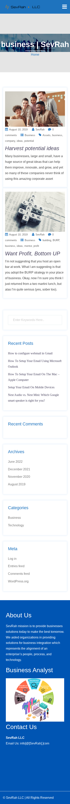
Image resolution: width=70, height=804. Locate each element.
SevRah (40, 129)
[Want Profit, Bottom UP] (35, 211)
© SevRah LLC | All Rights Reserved (28, 797)
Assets (47, 135)
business (57, 135)
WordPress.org (18, 581)
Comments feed (19, 573)
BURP (56, 240)
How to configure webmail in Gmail (30, 353)
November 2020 (19, 476)
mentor (28, 245)
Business (30, 135)
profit (36, 245)
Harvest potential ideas (32, 148)
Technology (16, 525)
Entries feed (16, 566)
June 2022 (15, 461)
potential (29, 140)
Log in (12, 558)
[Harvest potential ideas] (35, 108)
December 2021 (19, 469)
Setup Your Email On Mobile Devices (31, 387)
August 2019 (16, 484)
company (10, 140)
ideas (20, 140)
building (47, 240)
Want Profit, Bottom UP (32, 254)
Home (35, 54)
